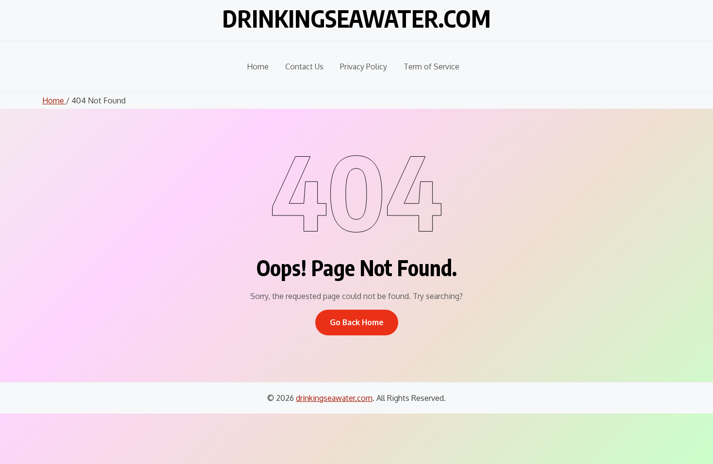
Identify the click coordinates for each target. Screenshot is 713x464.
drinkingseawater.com (356, 18)
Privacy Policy (363, 66)
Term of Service (431, 66)
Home (258, 66)
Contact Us (304, 66)
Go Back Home (357, 322)
